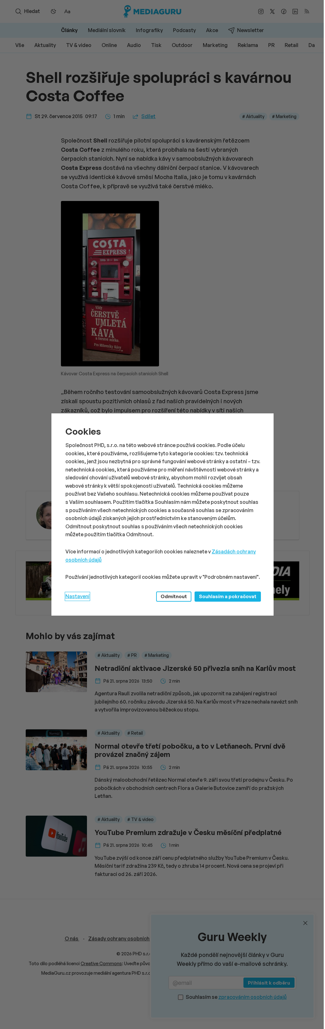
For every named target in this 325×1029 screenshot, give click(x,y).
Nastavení (77, 596)
